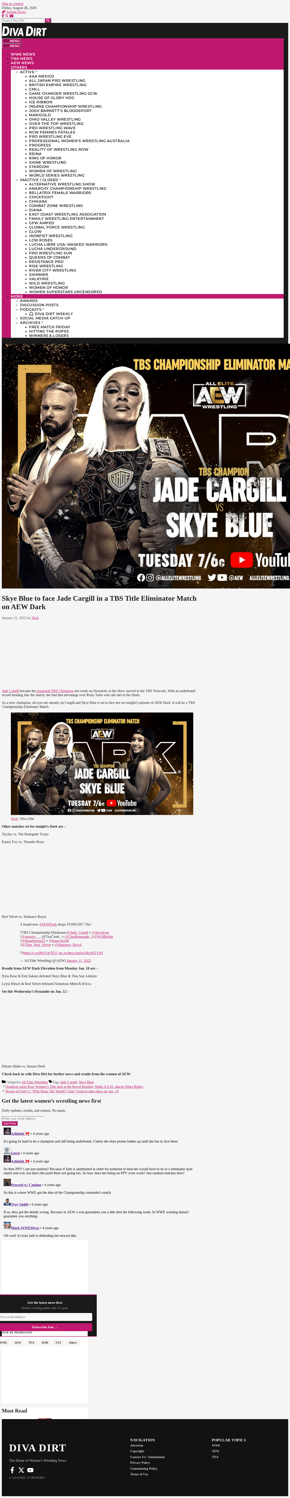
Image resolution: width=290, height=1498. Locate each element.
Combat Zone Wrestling (56, 206)
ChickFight (41, 197)
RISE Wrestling (46, 266)
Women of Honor (48, 287)
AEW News (22, 63)
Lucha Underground (53, 249)
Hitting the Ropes (49, 331)
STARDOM (39, 167)
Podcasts (30, 309)
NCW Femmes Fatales (52, 132)
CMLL (34, 89)
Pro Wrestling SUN (50, 253)
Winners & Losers (49, 335)
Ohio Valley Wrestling (55, 119)
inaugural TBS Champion (55, 691)
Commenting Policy (143, 1468)
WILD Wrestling (47, 283)
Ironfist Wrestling (50, 236)
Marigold (40, 115)
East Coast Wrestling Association (67, 214)
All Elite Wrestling (34, 1082)
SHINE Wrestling (47, 162)
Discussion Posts (39, 305)
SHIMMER (38, 274)
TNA (215, 1457)
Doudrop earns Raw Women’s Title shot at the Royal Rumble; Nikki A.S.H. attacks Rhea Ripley (74, 1087)
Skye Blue (86, 1082)
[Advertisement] (102, 653)
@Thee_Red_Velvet (36, 945)
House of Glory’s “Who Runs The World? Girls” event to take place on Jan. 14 (61, 1091)
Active (27, 72)
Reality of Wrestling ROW (58, 149)
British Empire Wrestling (58, 85)
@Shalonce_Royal (67, 945)
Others (19, 67)
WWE (216, 1445)
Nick (14, 819)
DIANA (35, 210)
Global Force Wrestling (57, 227)
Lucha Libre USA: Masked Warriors (68, 244)
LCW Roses (41, 240)
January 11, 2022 (79, 961)
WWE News (23, 54)
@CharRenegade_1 (79, 937)
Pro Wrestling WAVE (52, 128)
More (17, 296)
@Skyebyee (100, 932)
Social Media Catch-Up (45, 318)
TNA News (21, 58)
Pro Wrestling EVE (50, 136)
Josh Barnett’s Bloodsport (60, 111)
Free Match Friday (49, 327)
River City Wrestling (52, 270)
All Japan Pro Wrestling (57, 80)
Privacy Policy (140, 1462)
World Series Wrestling (57, 175)
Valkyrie (39, 279)
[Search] (48, 20)
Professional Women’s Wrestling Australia (79, 141)
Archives (30, 323)
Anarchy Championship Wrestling (67, 188)
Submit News (15, 12)
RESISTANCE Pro (46, 262)
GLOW (35, 231)
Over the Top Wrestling (56, 124)
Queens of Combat (49, 257)
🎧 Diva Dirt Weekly (51, 314)
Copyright (137, 1451)
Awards (29, 301)
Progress (40, 145)
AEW (215, 1451)
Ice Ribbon (40, 102)
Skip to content (12, 4)
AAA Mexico (41, 76)
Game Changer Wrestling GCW (63, 93)
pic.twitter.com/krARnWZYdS (81, 953)
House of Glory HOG (51, 98)
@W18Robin (103, 937)
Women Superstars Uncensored (65, 292)
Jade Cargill (10, 691)
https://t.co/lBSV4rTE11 (40, 953)
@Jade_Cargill (77, 932)
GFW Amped (41, 223)
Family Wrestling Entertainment (66, 218)
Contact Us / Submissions (147, 1457)
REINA (35, 154)
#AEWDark (48, 924)
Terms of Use (139, 1474)
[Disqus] (102, 1182)
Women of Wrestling (53, 171)
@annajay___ (31, 937)
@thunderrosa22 (33, 941)
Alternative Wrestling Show (62, 184)
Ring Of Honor (45, 158)
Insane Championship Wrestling (65, 106)
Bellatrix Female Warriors (60, 193)
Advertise (136, 1445)
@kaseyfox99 (59, 941)
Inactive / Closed (39, 180)
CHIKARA (38, 201)
